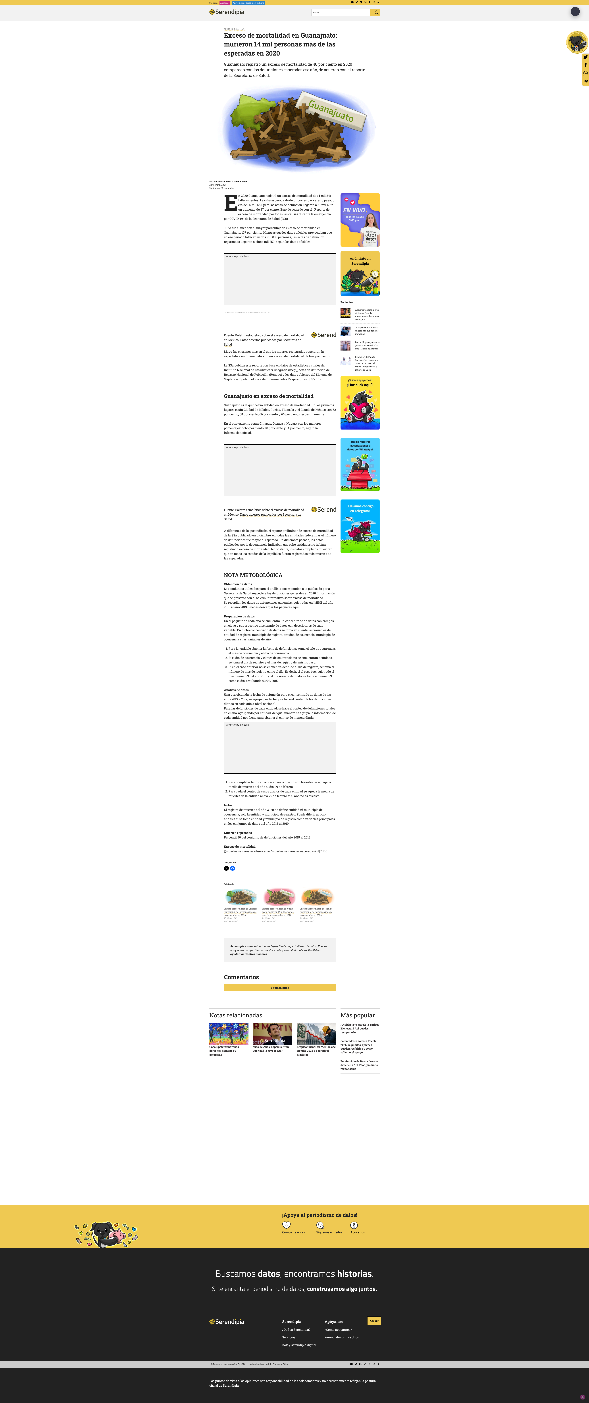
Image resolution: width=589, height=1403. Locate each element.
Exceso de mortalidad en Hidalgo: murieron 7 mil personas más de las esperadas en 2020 (316, 912)
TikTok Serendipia (360, 2)
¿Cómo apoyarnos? (338, 1330)
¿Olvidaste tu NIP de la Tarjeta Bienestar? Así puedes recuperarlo (360, 1028)
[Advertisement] (280, 280)
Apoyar (374, 1320)
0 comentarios (280, 987)
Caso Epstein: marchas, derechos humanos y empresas (224, 1050)
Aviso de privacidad (259, 1364)
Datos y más (239, 29)
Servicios (288, 1337)
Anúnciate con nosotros (342, 1337)
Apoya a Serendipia (577, 42)
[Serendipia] (227, 14)
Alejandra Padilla (222, 181)
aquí (296, 607)
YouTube (313, 950)
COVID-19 (228, 29)
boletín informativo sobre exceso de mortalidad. (290, 598)
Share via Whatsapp (585, 73)
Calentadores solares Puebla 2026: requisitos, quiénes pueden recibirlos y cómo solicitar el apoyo (359, 1046)
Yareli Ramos (240, 181)
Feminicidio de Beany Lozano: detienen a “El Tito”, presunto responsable (360, 1065)
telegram (585, 81)
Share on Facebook (585, 65)
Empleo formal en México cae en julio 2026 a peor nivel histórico (316, 1050)
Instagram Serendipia (365, 2)
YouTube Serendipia (352, 2)
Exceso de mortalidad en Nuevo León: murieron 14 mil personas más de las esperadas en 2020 (278, 912)
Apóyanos (357, 1232)
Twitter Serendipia (356, 2)
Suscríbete (213, 3)
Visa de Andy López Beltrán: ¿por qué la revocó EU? (271, 1048)
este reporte (254, 365)
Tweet (585, 57)
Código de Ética (280, 1364)
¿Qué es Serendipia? (296, 1330)
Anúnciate (224, 3)
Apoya (248, 3)
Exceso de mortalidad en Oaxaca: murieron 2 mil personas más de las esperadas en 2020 (240, 912)
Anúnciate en (360, 261)
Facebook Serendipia (369, 2)
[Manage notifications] (582, 1397)
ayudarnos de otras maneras (248, 954)
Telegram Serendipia (378, 2)
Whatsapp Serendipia (373, 2)
